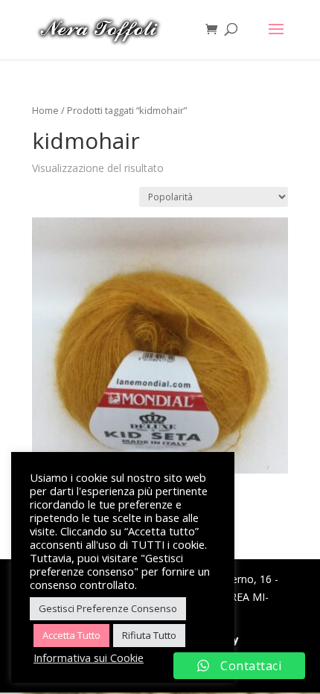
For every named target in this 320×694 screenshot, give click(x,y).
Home (45, 110)
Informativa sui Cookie (88, 657)
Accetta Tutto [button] (71, 635)
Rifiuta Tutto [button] (149, 635)
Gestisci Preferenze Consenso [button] (108, 608)
